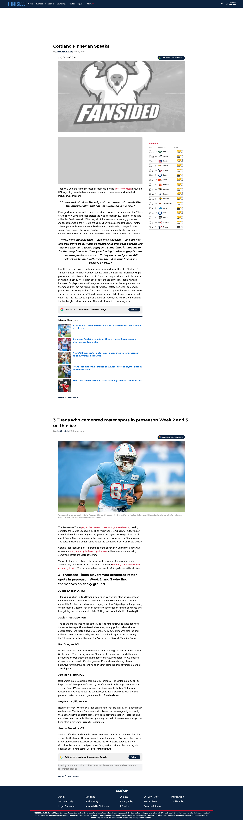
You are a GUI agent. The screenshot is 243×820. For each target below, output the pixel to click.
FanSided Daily (65, 801)
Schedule (49, 4)
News (30, 4)
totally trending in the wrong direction (88, 551)
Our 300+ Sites (151, 796)
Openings (90, 796)
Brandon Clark (64, 52)
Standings (61, 4)
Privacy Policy (127, 801)
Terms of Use (150, 801)
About (61, 796)
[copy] (74, 57)
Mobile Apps (177, 796)
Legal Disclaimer (66, 806)
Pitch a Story (91, 801)
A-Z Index (124, 806)
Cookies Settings (152, 806)
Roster (72, 4)
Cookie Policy (178, 801)
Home (61, 398)
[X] (227, 4)
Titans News (72, 398)
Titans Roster (73, 776)
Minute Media (44, 813)
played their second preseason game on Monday (105, 527)
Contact (124, 796)
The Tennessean (123, 188)
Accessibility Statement (97, 806)
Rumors (39, 4)
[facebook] (222, 4)
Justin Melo (63, 431)
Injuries (80, 4)
